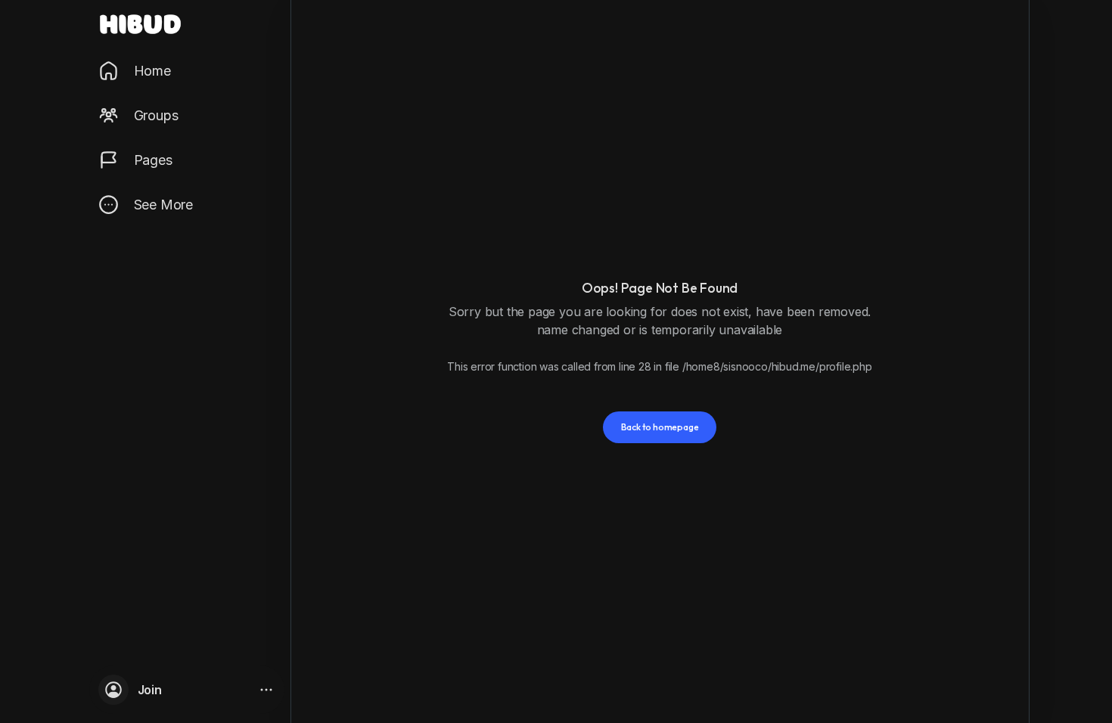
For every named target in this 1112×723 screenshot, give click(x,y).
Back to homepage (660, 427)
